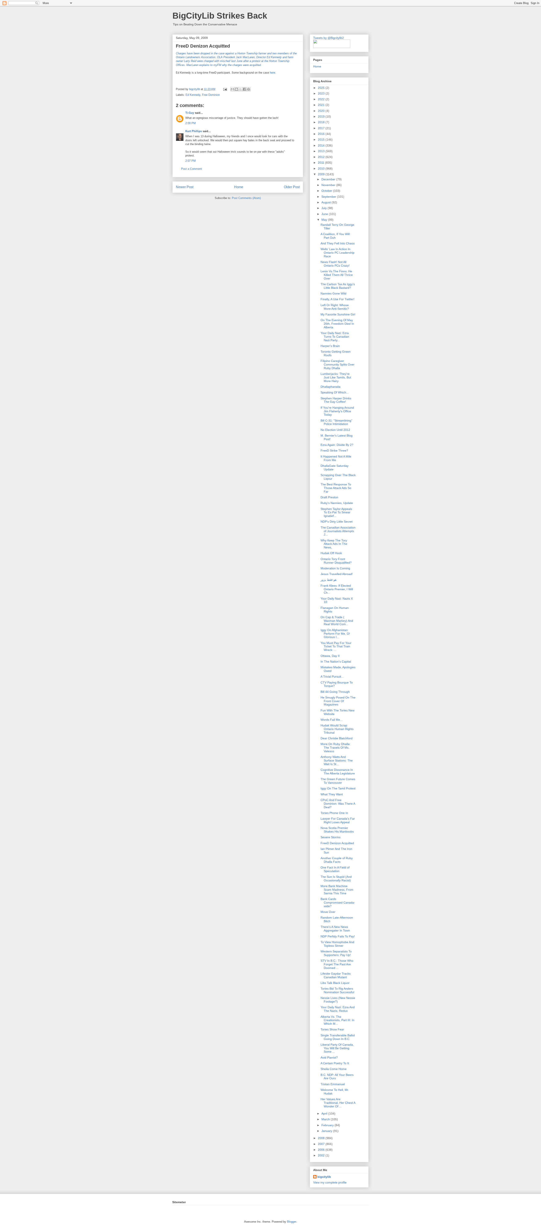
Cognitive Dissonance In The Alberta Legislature (338, 771)
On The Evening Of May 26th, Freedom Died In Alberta (337, 323)
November (328, 185)
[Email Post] (225, 89)
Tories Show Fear (332, 1029)
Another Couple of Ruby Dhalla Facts (337, 859)
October (327, 190)
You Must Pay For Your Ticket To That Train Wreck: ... (336, 646)
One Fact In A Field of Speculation (335, 869)
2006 (321, 1149)
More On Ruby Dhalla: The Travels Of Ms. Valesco (335, 747)
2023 (321, 93)
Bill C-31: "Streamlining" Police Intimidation (336, 422)
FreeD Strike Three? (334, 450)
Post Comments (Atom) (246, 198)
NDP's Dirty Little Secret (336, 521)
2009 (321, 174)
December (328, 179)
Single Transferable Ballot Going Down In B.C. (338, 1037)
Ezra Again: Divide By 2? (337, 445)
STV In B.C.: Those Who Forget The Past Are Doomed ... (337, 964)
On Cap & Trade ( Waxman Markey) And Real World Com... (337, 620)
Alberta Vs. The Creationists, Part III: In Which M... (337, 1020)
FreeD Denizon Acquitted (337, 843)
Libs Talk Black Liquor (335, 983)
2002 (321, 1155)
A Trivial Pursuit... (332, 676)
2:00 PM (190, 123)
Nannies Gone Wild (333, 293)
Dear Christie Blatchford (336, 738)
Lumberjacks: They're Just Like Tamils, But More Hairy (336, 377)
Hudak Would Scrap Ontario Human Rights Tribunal (337, 729)
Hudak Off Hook (331, 553)
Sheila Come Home (334, 1069)
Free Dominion (211, 94)
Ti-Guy (189, 112)
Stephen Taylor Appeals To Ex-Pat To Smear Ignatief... (336, 512)
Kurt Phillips (193, 131)
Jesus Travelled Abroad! (337, 574)
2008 (321, 1138)
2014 (321, 145)
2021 (321, 105)
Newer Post (184, 187)
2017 (321, 128)
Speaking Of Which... (335, 392)
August (326, 202)
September (329, 196)
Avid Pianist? (329, 1057)
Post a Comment (191, 168)
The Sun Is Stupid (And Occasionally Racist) (336, 878)
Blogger (291, 1221)
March (326, 1119)
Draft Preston (329, 497)
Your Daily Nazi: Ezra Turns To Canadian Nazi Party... (335, 336)
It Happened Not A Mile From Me (336, 458)
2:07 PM (190, 160)
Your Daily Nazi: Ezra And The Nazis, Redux (338, 1008)
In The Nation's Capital (336, 661)
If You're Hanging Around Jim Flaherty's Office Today (337, 411)
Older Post (292, 187)
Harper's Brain (330, 346)
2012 (321, 157)
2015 (321, 139)
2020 (321, 110)
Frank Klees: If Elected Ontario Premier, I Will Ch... (337, 589)
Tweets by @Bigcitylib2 (328, 38)
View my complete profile (330, 1182)
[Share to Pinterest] (248, 89)
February (328, 1125)
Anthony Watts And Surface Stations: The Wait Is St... (337, 760)
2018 (321, 122)
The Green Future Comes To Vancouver (338, 780)
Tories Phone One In (334, 813)
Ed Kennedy (193, 94)
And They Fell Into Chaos (338, 243)
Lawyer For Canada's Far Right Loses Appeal (338, 820)
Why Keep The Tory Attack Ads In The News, (334, 544)
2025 (321, 87)
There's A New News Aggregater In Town (335, 928)
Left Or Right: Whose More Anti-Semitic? (335, 306)
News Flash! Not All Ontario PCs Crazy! (335, 263)
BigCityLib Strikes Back (219, 15)
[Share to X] (240, 89)
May (324, 219)
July (324, 208)
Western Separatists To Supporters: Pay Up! (336, 953)
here (272, 72)
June (325, 214)
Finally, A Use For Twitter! (337, 299)
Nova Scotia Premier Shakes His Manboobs (337, 829)
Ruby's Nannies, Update (337, 503)
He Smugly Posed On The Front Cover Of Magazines (338, 701)
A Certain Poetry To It (335, 1063)
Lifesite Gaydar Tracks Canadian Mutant (336, 975)
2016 (321, 134)
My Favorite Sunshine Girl (338, 314)
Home (238, 187)
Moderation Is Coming (335, 568)
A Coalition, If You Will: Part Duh (335, 235)
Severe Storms (330, 837)
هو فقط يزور (328, 579)
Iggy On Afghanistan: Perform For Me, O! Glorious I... (335, 633)
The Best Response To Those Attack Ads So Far (336, 488)
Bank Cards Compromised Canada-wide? (338, 902)
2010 (321, 168)
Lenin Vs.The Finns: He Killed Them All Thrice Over (337, 275)
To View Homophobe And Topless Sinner (337, 943)
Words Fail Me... (332, 719)
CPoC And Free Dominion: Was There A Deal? (338, 803)
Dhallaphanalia (330, 386)
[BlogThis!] (236, 89)
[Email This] (232, 89)
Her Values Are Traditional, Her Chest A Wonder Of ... (338, 1102)
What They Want (332, 794)
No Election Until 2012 (335, 429)
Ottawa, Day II (330, 655)
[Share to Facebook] (244, 89)
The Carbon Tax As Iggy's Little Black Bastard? (338, 285)
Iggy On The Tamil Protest (338, 788)
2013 (321, 151)
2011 (321, 162)
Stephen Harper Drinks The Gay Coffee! (336, 400)
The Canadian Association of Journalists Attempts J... (338, 531)
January (327, 1131)
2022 (321, 99)
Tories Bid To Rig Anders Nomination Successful (337, 990)
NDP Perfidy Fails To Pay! (338, 936)
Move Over (328, 912)
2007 (321, 1144)
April (324, 1113)
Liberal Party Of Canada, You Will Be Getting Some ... (337, 1048)
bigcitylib (195, 89)
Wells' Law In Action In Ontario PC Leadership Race (337, 252)
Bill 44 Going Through (335, 691)
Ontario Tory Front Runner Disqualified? (336, 560)
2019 (321, 116)
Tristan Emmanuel (333, 1084)
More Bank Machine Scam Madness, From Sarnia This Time (337, 889)
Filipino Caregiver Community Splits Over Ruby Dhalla (337, 364)
